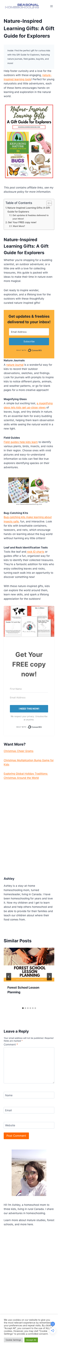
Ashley (9, 878)
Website (10, 1125)
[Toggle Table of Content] (47, 203)
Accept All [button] (31, 1340)
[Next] (49, 976)
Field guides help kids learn (21, 442)
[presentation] (29, 964)
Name (9, 1095)
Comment (11, 1044)
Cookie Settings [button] (13, 1340)
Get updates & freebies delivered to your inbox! (31, 217)
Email (8, 1110)
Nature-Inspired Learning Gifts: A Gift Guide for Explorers (28, 209)
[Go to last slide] (8, 976)
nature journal (15, 364)
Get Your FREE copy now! (22, 222)
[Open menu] (51, 6)
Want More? (19, 226)
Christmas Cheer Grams (18, 751)
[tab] (23, 1008)
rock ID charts (35, 551)
